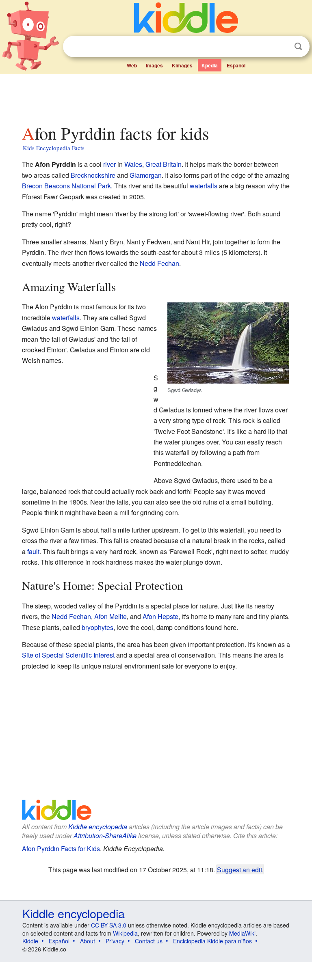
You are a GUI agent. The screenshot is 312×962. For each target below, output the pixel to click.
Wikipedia (125, 933)
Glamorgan (146, 175)
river (109, 164)
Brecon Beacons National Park (66, 185)
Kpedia (210, 65)
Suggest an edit (239, 869)
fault (33, 551)
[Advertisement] (156, 97)
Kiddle (30, 941)
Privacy (115, 941)
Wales (133, 164)
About (87, 941)
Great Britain (163, 164)
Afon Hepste (160, 616)
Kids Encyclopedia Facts (53, 148)
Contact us (148, 941)
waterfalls (203, 185)
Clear (281, 47)
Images (154, 65)
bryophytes (97, 627)
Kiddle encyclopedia (97, 826)
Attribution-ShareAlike (105, 835)
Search (298, 46)
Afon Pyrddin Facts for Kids (61, 848)
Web (132, 65)
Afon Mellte (110, 616)
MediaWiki (242, 933)
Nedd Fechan (159, 263)
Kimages (182, 65)
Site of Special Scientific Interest (68, 655)
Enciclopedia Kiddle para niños (212, 941)
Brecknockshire (93, 175)
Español (236, 65)
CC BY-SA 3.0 (108, 925)
